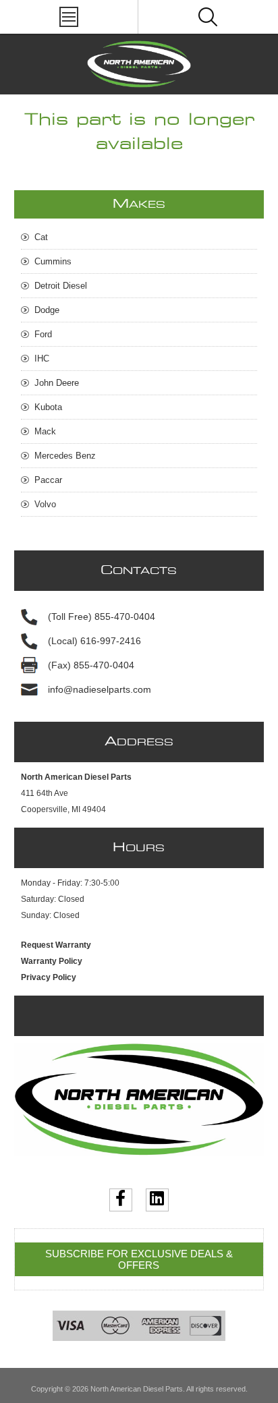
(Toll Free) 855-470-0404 (101, 616)
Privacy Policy (48, 977)
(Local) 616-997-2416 (94, 640)
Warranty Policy (51, 961)
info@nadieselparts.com (99, 689)
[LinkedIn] (157, 1200)
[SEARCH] (208, 17)
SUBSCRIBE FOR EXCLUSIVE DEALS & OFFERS (139, 1259)
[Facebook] (121, 1200)
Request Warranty (56, 945)
